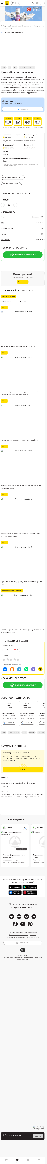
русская (5, 154)
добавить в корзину (25, 255)
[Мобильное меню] (2, 3)
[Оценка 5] (18, 659)
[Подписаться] (25, 828)
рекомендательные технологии (14, 1137)
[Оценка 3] (11, 659)
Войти (22, 769)
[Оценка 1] (4, 659)
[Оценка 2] (7, 659)
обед (24, 732)
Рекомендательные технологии (15, 937)
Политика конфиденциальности (27, 932)
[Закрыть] (43, 1127)
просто (32, 732)
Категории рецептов (33, 937)
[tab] (6, 1160)
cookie (29, 1137)
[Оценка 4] (14, 659)
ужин (4, 732)
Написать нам (24, 943)
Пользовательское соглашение (18, 935)
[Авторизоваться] (42, 3)
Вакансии (33, 935)
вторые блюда (14, 732)
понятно (37, 1136)
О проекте (12, 932)
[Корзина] (37, 3)
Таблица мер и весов (10, 183)
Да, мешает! (22, 282)
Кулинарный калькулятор (11, 177)
